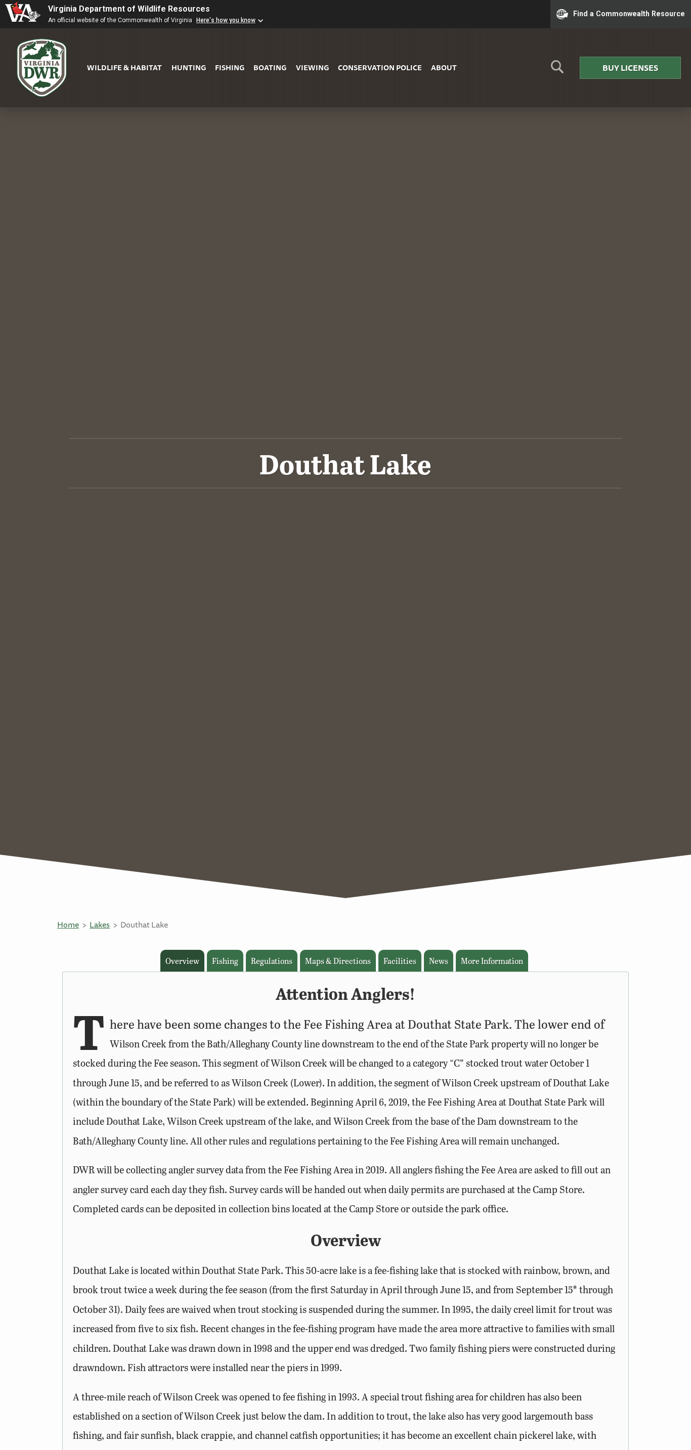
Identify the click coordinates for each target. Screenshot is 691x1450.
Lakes (100, 924)
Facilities (399, 960)
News (438, 960)
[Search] (557, 70)
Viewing (312, 67)
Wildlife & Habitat (124, 67)
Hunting (188, 67)
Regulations (271, 960)
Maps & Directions (338, 960)
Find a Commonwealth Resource (629, 13)
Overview (182, 960)
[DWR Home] (42, 68)
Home (68, 924)
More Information (492, 960)
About (444, 67)
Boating (269, 67)
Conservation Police (380, 67)
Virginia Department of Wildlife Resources (129, 9)
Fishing (229, 67)
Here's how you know (225, 20)
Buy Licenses (630, 67)
